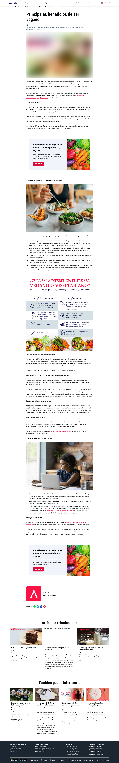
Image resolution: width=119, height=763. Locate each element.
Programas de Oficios (71, 749)
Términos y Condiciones (75, 760)
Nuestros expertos (40, 751)
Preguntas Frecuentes (15, 748)
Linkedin (54, 760)
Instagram (45, 760)
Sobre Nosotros (14, 746)
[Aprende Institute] (14, 3)
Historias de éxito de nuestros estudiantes (45, 748)
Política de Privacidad (88, 760)
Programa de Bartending (95, 749)
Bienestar (22, 6)
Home (11, 6)
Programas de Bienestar (72, 748)
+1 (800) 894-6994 (108, 3)
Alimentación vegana (32, 6)
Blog (16, 6)
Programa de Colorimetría (95, 748)
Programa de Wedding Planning (96, 754)
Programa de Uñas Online (95, 746)
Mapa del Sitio (13, 751)
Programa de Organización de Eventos (98, 753)
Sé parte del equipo (15, 749)
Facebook (36, 760)
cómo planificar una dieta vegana (61, 431)
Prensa (11, 753)
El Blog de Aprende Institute (42, 746)
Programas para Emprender (72, 753)
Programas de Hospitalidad (72, 754)
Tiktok (62, 760)
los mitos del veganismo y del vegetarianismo (60, 511)
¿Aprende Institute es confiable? (43, 749)
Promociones (38, 753)
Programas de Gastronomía (72, 751)
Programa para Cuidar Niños (95, 751)
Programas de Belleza (71, 746)
